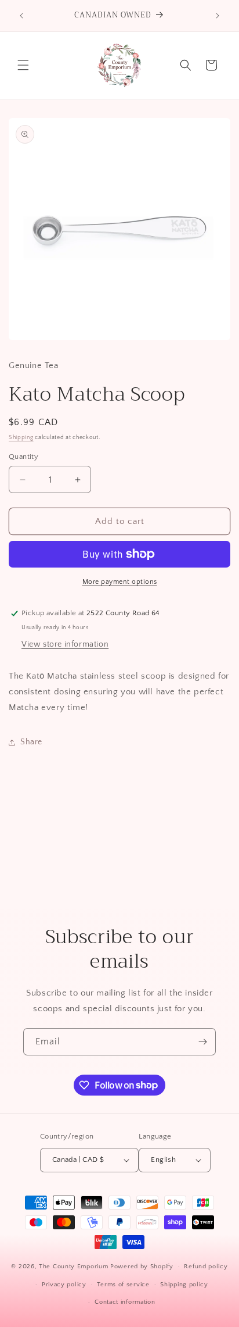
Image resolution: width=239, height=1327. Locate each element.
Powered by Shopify (141, 1266)
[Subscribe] (202, 1041)
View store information (64, 644)
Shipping (21, 437)
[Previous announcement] (21, 15)
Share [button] (31, 742)
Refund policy (205, 1266)
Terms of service (123, 1284)
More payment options (119, 582)
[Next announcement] (217, 15)
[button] (23, 65)
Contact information (125, 1302)
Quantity (23, 456)
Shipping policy (184, 1284)
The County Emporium (74, 1266)
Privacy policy (64, 1284)
